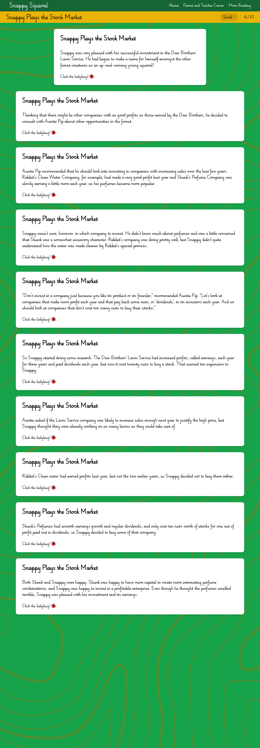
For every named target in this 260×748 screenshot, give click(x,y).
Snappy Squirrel (28, 5)
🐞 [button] (91, 76)
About (174, 5)
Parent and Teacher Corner (203, 5)
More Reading (240, 5)
